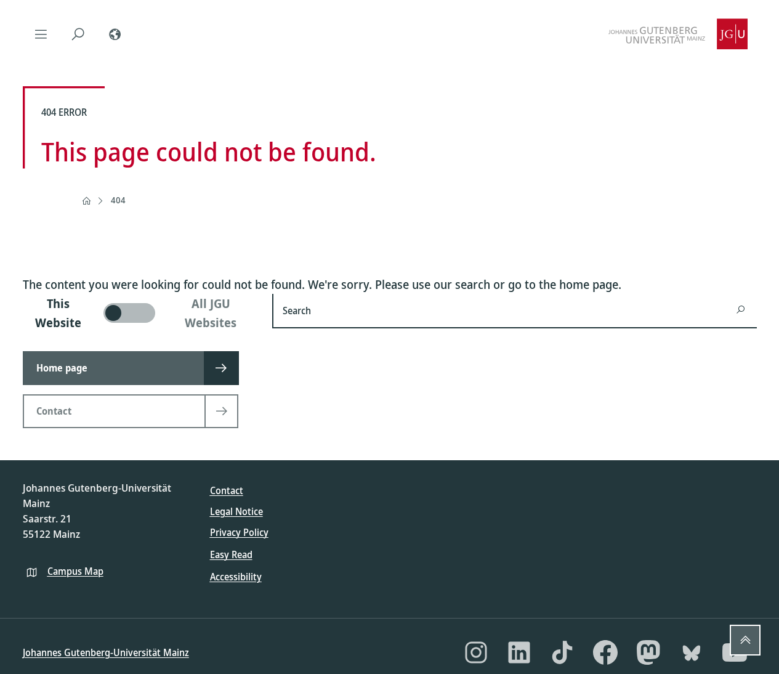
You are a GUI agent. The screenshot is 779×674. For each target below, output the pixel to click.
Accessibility (236, 576)
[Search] (78, 34)
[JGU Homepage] (678, 33)
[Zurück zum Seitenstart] (745, 640)
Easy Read (231, 554)
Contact (226, 490)
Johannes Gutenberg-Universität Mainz (106, 652)
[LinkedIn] (519, 652)
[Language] (115, 34)
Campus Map (75, 571)
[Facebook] (605, 652)
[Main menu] (41, 34)
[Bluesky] (691, 652)
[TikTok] (562, 652)
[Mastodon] (648, 652)
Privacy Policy (239, 532)
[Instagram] (476, 652)
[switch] (140, 313)
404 (118, 200)
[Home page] (86, 201)
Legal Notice (236, 511)
